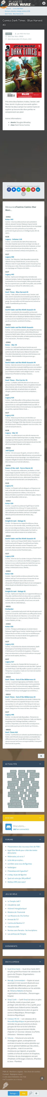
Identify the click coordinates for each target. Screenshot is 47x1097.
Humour (35, 782)
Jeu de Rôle (13, 785)
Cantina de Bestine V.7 (16, 923)
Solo (23, 798)
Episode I (31, 771)
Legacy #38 (9, 556)
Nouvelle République (16, 1021)
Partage (13, 1093)
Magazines (22, 788)
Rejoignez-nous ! (16, 1074)
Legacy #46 (9, 714)
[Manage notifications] (42, 1078)
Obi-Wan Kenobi (17, 790)
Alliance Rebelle (17, 991)
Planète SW (31, 790)
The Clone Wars (14, 804)
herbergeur (12, 867)
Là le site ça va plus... (16, 860)
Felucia (10, 1038)
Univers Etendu (15, 807)
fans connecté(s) (21, 827)
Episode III (23, 774)
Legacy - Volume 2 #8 (13, 239)
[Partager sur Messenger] (14, 189)
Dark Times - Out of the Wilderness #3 (20, 679)
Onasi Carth (12, 999)
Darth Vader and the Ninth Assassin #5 (20, 538)
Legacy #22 (9, 644)
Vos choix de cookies (32, 1071)
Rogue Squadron (15, 796)
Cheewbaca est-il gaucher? (18, 871)
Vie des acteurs (31, 807)
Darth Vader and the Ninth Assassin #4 (20, 362)
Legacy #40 (9, 257)
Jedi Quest (9, 450)
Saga (27, 796)
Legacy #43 (9, 274)
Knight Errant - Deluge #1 (15, 521)
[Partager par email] (23, 194)
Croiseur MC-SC (13, 1019)
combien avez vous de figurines (20, 864)
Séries (35, 796)
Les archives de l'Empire (17, 934)
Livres (35, 785)
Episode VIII (29, 779)
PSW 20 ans (13, 793)
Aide (23, 1093)
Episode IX (12, 777)
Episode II (12, 774)
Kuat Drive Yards (14, 969)
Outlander (9, 609)
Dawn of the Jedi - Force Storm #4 (19, 468)
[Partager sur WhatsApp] (28, 189)
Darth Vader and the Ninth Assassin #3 (20, 309)
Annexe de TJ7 (13, 919)
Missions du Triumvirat (16, 912)
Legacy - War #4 (11, 433)
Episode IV (34, 774)
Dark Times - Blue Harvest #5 (16, 292)
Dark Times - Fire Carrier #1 (16, 380)
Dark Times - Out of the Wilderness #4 (20, 697)
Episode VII (17, 779)
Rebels (23, 793)
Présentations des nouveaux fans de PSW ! (24, 846)
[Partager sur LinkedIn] (38, 189)
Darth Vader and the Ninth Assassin (19, 327)
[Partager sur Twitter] (18, 189)
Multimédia (34, 788)
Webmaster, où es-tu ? (16, 856)
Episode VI (34, 777)
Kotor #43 (9, 219)
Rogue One (33, 793)
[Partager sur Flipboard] (33, 189)
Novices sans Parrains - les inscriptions (22, 930)
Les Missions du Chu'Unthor (18, 916)
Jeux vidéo (25, 785)
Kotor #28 (9, 626)
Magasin (11, 788)
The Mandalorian (31, 804)
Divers (21, 771)
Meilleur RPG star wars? (17, 882)
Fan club (24, 782)
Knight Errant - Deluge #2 (15, 591)
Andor (13, 771)
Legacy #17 (9, 662)
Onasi (26, 999)
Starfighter (16, 801)
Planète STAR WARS (21, 3)
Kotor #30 (9, 574)
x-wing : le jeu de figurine (17, 874)
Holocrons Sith (13, 926)
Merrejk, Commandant (16, 980)
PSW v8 (5, 1071)
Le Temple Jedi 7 (14, 901)
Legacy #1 (9, 486)
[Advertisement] (23, 156)
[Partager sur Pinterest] (23, 189)
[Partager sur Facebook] (9, 189)
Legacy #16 (9, 415)
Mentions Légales (16, 1071)
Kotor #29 (9, 503)
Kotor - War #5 (11, 345)
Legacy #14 (9, 397)
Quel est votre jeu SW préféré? (19, 878)
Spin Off (32, 798)
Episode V (23, 777)
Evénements (13, 782)
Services (14, 798)
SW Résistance (30, 801)
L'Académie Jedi (14, 905)
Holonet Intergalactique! (17, 908)
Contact (6, 1074)
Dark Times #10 (11, 732)
